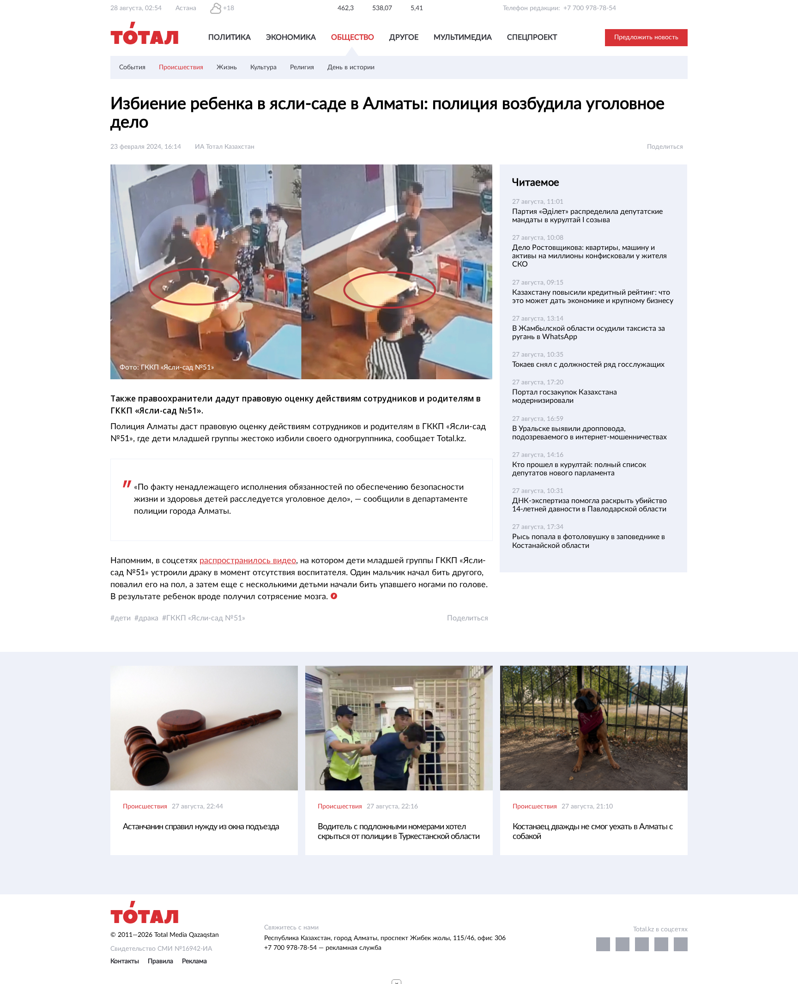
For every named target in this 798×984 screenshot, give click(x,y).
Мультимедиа (463, 37)
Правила (160, 961)
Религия (302, 67)
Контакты (124, 961)
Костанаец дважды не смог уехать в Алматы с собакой (593, 832)
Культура (263, 67)
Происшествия (181, 67)
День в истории (351, 67)
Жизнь (227, 67)
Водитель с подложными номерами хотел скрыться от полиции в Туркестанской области (398, 832)
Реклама (194, 961)
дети (123, 618)
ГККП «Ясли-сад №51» (205, 618)
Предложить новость (646, 37)
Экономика (291, 37)
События (132, 67)
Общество (352, 37)
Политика (229, 37)
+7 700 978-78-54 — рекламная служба (322, 948)
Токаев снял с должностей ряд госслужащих (588, 364)
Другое (403, 37)
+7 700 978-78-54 (589, 8)
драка (148, 618)
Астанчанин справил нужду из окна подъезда (201, 827)
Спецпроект (532, 37)
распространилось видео (248, 561)
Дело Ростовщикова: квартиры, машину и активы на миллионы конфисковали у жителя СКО (589, 256)
